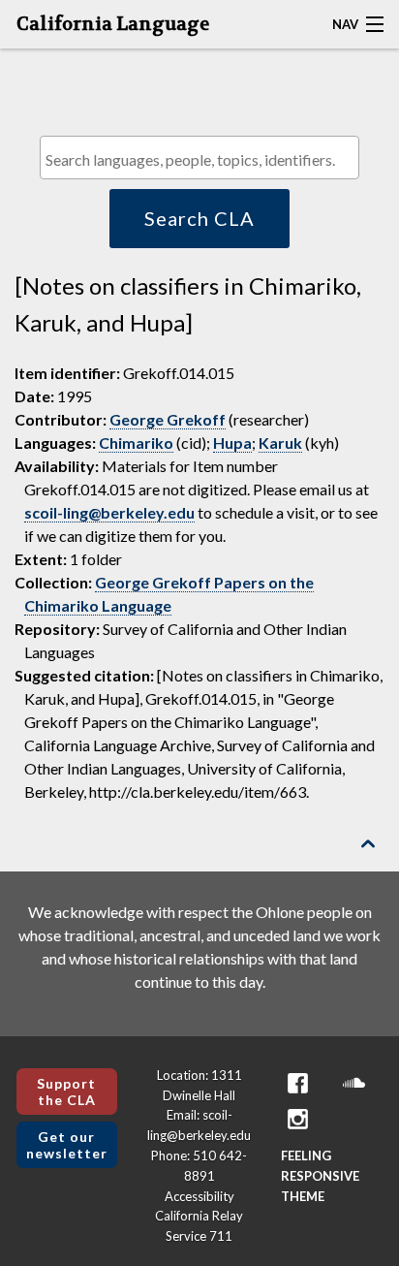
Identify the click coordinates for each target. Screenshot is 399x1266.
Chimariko (136, 442)
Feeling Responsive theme (320, 1176)
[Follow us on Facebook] (298, 1083)
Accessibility (199, 1196)
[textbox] (204, 159)
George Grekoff (167, 419)
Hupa (232, 442)
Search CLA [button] (199, 218)
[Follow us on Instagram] (298, 1119)
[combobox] (199, 157)
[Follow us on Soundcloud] (354, 1083)
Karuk (280, 442)
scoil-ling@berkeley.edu (109, 512)
